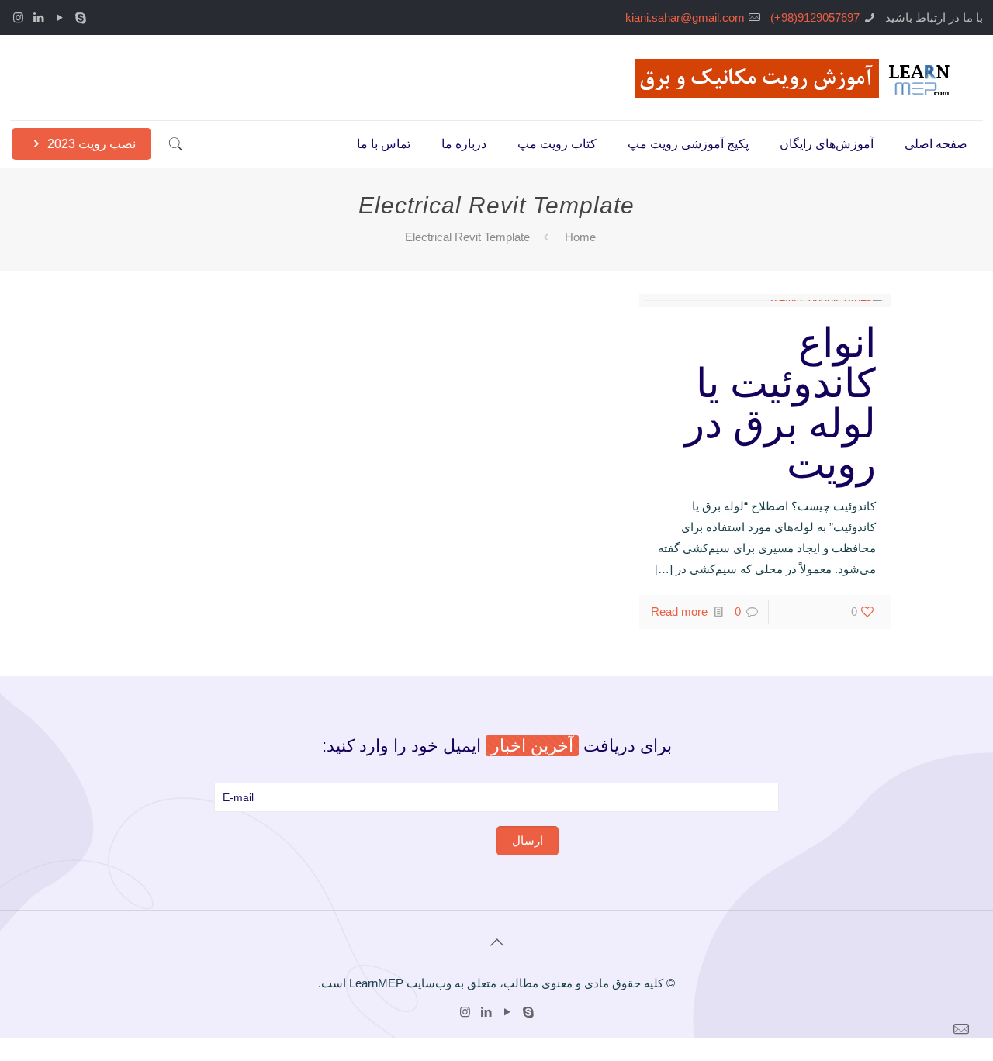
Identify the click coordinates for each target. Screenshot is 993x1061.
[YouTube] (60, 17)
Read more (679, 611)
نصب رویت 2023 (90, 143)
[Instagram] (18, 17)
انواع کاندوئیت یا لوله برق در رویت (780, 403)
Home (580, 237)
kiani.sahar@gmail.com (685, 17)
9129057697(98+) (815, 17)
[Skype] (81, 17)
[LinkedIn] (39, 17)
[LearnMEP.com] (797, 77)
